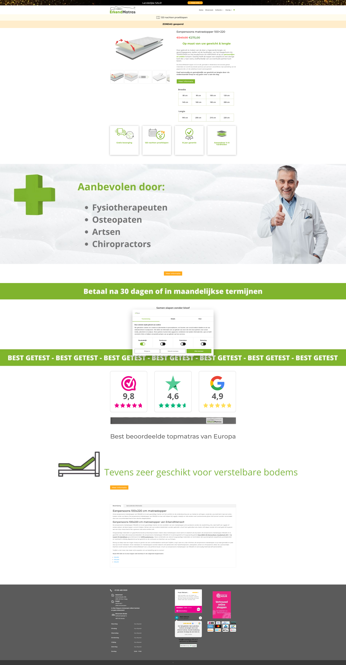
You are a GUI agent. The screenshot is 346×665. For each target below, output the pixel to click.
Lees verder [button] (188, 634)
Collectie (218, 10)
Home (201, 10)
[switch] (162, 344)
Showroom (209, 10)
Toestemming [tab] (146, 319)
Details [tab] (173, 319)
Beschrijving (117, 506)
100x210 (116, 562)
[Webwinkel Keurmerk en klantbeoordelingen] (222, 618)
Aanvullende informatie (134, 506)
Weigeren (147, 351)
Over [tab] (200, 319)
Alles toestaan (198, 351)
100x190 (116, 557)
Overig (228, 10)
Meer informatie (185, 81)
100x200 (116, 559)
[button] (200, 618)
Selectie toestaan (173, 351)
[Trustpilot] (188, 647)
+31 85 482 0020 (120, 590)
